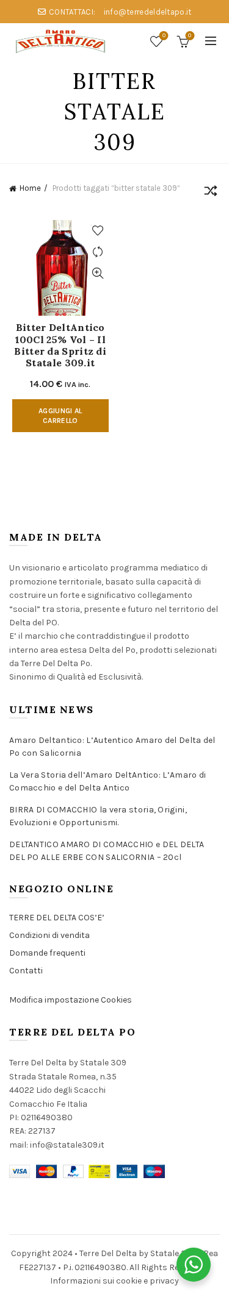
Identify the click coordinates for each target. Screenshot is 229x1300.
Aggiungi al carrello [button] (60, 416)
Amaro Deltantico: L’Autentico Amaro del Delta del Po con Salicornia (112, 746)
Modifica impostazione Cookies (70, 1000)
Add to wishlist (98, 230)
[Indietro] (24, 84)
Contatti (26, 970)
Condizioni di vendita (49, 935)
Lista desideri (163, 35)
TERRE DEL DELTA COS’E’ (56, 917)
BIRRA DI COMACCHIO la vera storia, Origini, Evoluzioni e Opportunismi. (98, 816)
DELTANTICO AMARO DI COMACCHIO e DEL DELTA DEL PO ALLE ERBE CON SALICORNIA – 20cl (106, 850)
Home (30, 188)
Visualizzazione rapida (98, 273)
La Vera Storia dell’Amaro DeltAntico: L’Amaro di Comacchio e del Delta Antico (107, 781)
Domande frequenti (47, 953)
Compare (98, 252)
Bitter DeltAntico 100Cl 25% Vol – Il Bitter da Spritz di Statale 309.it (60, 345)
